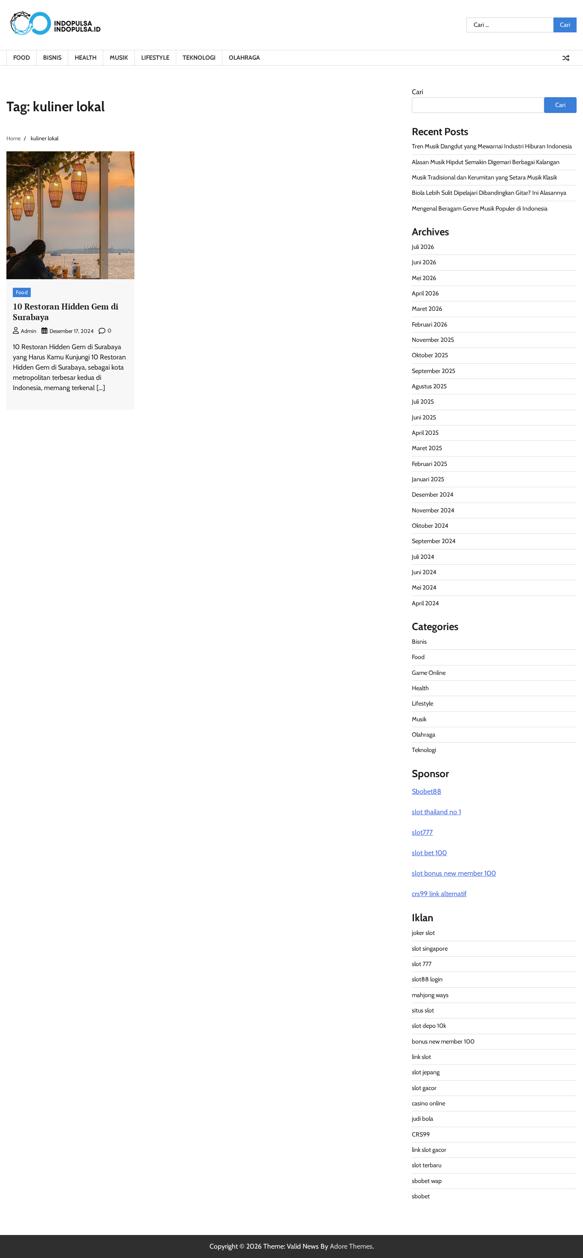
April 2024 (425, 603)
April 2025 (425, 433)
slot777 (422, 832)
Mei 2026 (424, 278)
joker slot (423, 933)
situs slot (423, 1010)
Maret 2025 (427, 448)
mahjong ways (430, 995)
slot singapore (430, 948)
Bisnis (52, 57)
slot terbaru (426, 1165)
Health (85, 57)
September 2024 (433, 541)
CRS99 (421, 1134)
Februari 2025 (429, 464)
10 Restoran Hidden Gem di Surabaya (65, 311)
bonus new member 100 (443, 1041)
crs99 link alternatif (439, 894)
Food (21, 57)
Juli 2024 (423, 557)
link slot (421, 1057)
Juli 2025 (423, 401)
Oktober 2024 (430, 525)
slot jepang (426, 1072)
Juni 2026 (424, 262)
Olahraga (244, 57)
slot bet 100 (429, 853)
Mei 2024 (424, 587)
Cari (417, 92)
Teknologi (199, 57)
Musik (119, 57)
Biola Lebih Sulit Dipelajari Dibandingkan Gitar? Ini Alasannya (489, 193)
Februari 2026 (429, 324)
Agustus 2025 (429, 386)
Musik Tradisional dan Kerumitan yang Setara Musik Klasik (484, 177)
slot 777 (421, 964)
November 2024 (433, 510)
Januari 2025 (428, 479)
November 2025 (433, 340)
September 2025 (433, 371)
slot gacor (424, 1088)
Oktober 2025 (430, 355)
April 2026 (425, 293)
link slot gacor (429, 1150)
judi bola (422, 1118)
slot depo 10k (429, 1026)
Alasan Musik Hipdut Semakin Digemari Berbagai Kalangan (486, 162)
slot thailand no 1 (436, 812)
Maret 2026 (427, 308)
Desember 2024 (432, 494)
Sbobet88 (426, 791)
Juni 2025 (424, 417)
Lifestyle (155, 57)
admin (28, 331)
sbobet (421, 1196)
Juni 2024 (424, 572)
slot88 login (427, 979)
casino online (428, 1103)
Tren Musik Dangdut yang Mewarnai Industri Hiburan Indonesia (492, 146)
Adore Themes (351, 1246)
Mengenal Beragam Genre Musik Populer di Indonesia (480, 208)
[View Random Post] (566, 58)
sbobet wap (427, 1181)
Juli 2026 (423, 247)
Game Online (429, 673)
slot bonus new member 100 (454, 873)
